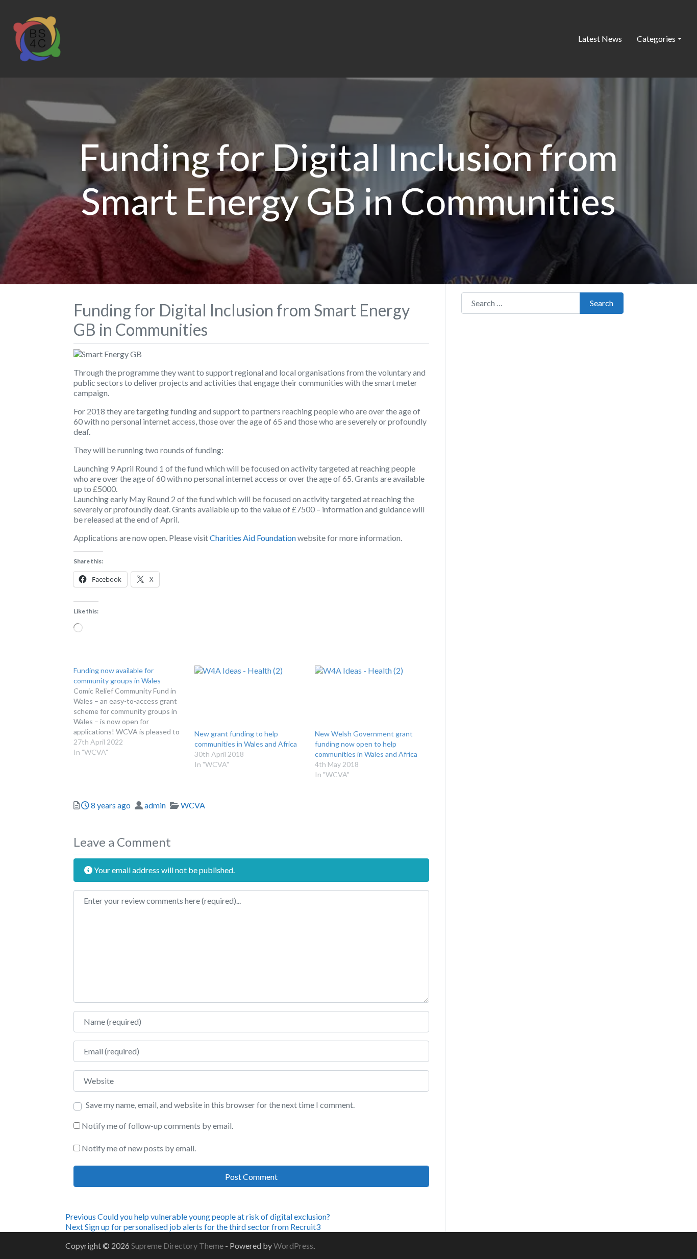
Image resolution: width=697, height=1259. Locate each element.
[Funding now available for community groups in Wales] (133, 711)
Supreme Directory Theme (178, 1245)
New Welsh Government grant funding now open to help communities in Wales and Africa (366, 743)
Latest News (600, 38)
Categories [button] (656, 38)
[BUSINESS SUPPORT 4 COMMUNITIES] (36, 37)
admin (155, 805)
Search (601, 303)
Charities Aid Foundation (253, 537)
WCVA (193, 805)
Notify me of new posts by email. (139, 1148)
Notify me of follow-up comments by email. (157, 1125)
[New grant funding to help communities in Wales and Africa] (249, 697)
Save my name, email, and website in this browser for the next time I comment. (220, 1104)
